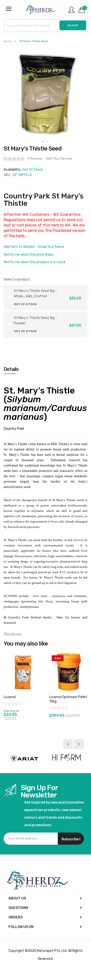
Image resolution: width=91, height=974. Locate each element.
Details (11, 369)
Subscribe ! (70, 839)
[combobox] (45, 25)
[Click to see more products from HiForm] (67, 758)
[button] (43, 141)
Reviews (13, 634)
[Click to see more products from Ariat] (25, 758)
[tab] (45, 369)
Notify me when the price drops (28, 255)
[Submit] (72, 25)
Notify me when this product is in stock (35, 262)
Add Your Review (59, 159)
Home (8, 41)
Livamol (10, 697)
